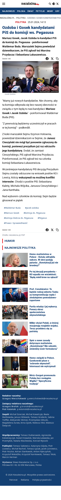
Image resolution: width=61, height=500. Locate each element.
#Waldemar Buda (12, 207)
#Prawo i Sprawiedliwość (16, 223)
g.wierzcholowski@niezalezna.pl (42, 398)
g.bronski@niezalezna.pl (31, 406)
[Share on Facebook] (47, 58)
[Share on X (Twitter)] (52, 58)
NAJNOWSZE (8, 11)
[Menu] (3, 4)
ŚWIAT (30, 11)
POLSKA (21, 11)
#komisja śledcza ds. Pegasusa (18, 218)
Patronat (13, 479)
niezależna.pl (7, 18)
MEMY (50, 11)
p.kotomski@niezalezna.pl (29, 409)
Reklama (25, 479)
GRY (57, 11)
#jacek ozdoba (32, 207)
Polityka (21, 18)
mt (9, 58)
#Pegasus (42, 218)
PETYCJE (40, 11)
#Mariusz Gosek (11, 213)
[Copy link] (57, 58)
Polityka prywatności (42, 479)
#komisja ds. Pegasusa (34, 213)
